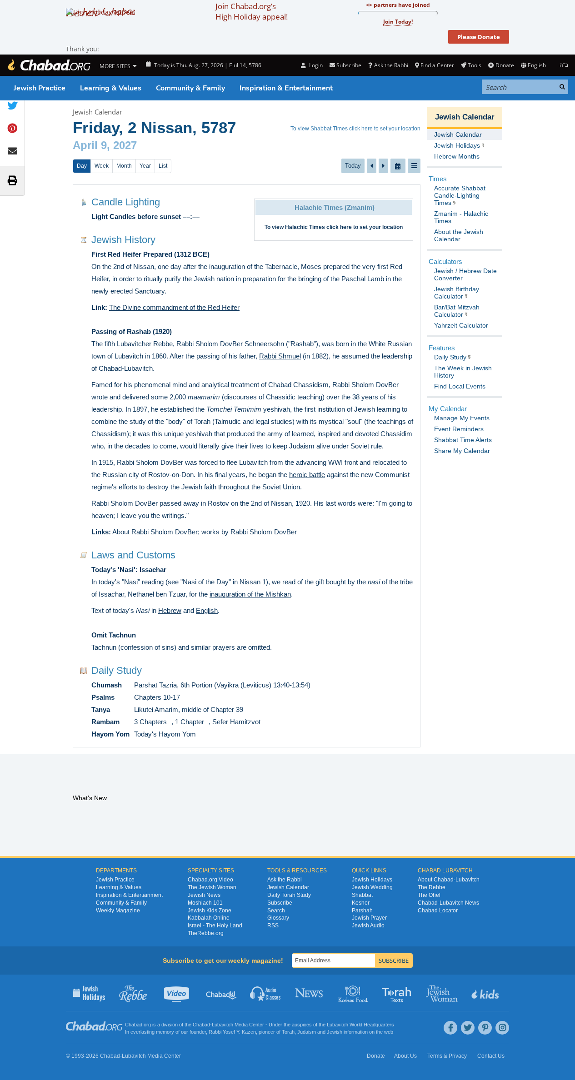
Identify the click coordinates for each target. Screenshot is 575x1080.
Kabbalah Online (209, 918)
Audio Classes (265, 992)
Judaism (306, 1032)
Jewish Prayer (369, 918)
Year (145, 166)
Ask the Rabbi (391, 65)
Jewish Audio (368, 925)
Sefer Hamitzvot (236, 722)
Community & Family (190, 88)
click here (361, 128)
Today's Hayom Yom (165, 734)
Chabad (201, 1024)
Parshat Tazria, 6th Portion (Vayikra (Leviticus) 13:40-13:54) (222, 685)
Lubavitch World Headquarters (360, 1024)
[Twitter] (468, 1028)
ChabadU (221, 992)
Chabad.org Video (210, 879)
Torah (288, 1032)
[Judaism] (48, 65)
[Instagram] (502, 1028)
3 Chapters (150, 722)
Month (124, 166)
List (163, 166)
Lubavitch (222, 1024)
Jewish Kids (486, 992)
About (121, 532)
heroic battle (307, 474)
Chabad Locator (438, 910)
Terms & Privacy (447, 1056)
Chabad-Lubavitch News (448, 903)
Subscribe (279, 903)
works (211, 532)
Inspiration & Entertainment (286, 88)
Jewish (334, 1032)
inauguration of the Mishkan (250, 594)
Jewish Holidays (372, 879)
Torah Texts (398, 992)
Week (102, 166)
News (309, 992)
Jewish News (204, 895)
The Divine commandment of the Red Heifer (174, 307)
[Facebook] (450, 1028)
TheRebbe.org (206, 933)
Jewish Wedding (372, 887)
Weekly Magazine (118, 910)
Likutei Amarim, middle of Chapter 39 (188, 709)
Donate (504, 65)
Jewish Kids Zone (209, 910)
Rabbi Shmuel (280, 356)
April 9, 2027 (105, 145)
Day (82, 166)
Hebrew (169, 610)
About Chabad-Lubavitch (449, 879)
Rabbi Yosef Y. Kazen (232, 1032)
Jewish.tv (177, 992)
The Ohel (429, 895)
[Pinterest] (485, 1028)
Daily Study (116, 670)
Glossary (278, 918)
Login (315, 65)
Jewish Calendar (97, 111)
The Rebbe (431, 887)
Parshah (362, 910)
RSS (273, 925)
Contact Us (491, 1056)
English (207, 610)
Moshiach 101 (205, 903)
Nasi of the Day (206, 582)
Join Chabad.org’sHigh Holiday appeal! (251, 11)
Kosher (361, 903)
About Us (405, 1056)
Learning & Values (110, 88)
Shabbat (362, 895)
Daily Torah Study (289, 895)
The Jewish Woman (212, 887)
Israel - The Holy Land (215, 925)
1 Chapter (189, 722)
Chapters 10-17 (157, 697)
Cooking (353, 992)
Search (276, 910)
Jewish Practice (39, 88)
